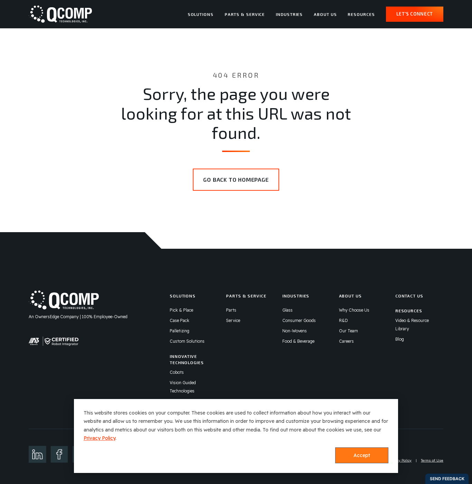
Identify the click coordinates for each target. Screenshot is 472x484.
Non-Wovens (294, 330)
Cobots (177, 372)
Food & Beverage (298, 341)
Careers (346, 341)
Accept (361, 455)
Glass (287, 310)
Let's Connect (414, 14)
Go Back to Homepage (235, 179)
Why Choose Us (354, 310)
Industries (289, 14)
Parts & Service (245, 14)
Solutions (201, 14)
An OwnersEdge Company (54, 316)
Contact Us (409, 295)
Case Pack (179, 320)
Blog (399, 339)
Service (233, 320)
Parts (231, 310)
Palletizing (179, 330)
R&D (343, 320)
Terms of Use (432, 460)
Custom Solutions (187, 341)
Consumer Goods (299, 320)
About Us (325, 14)
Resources (361, 14)
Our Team (348, 330)
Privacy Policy (99, 438)
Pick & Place (181, 310)
